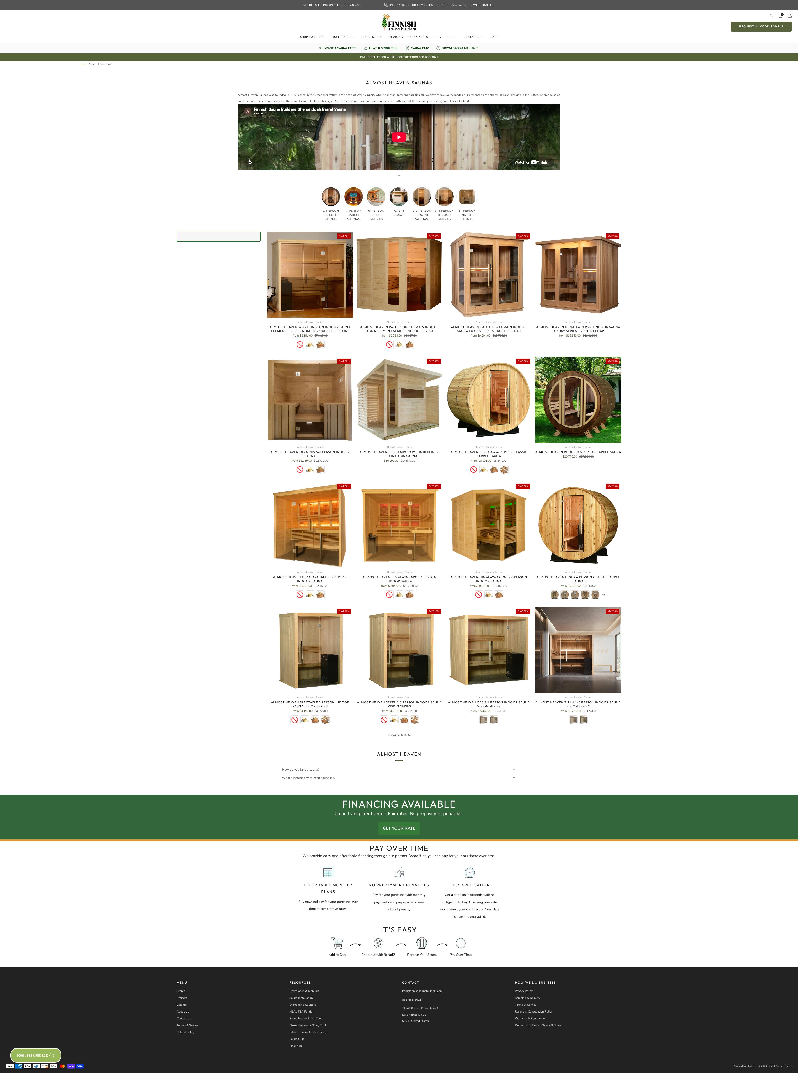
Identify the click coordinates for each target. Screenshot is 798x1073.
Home (83, 64)
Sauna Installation (301, 998)
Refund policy (185, 1032)
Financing (395, 37)
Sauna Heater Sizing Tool (305, 1018)
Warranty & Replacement (531, 1018)
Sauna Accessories (423, 37)
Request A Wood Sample (761, 26)
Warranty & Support (302, 1005)
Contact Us (473, 37)
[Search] (771, 16)
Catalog (182, 1005)
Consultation (371, 37)
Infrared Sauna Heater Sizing (307, 1032)
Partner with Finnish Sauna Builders (538, 1025)
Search (181, 991)
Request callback (32, 1055)
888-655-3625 (411, 1000)
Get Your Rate (399, 828)
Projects (182, 998)
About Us (183, 1012)
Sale (494, 37)
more (399, 175)
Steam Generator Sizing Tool (307, 1025)
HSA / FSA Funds (300, 1012)
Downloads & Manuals (304, 991)
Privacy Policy (524, 991)
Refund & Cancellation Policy (533, 1012)
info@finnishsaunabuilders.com (422, 991)
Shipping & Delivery (527, 998)
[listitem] (332, 5)
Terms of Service (187, 1025)
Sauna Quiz (296, 1039)
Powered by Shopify (744, 1066)
